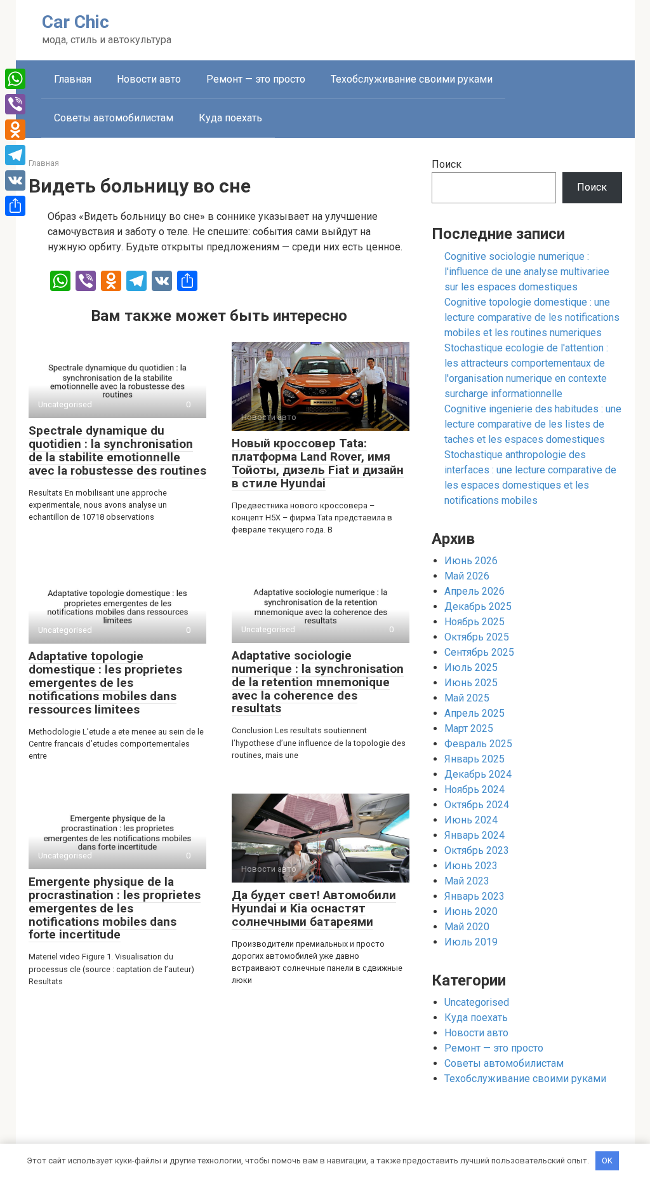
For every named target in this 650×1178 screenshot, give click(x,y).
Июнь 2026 (471, 561)
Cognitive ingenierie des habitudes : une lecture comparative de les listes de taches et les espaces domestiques (532, 424)
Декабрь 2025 (478, 606)
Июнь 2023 (471, 866)
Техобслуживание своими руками (412, 79)
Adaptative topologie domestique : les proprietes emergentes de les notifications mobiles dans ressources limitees (105, 683)
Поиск (446, 164)
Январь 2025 (474, 759)
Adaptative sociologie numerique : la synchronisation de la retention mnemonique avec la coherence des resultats (318, 682)
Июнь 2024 (471, 820)
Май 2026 (466, 576)
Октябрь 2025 (476, 637)
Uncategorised (476, 1002)
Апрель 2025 (474, 713)
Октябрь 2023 (476, 850)
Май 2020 (466, 927)
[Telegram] (15, 155)
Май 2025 (466, 698)
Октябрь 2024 (476, 805)
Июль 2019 (471, 942)
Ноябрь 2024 (474, 789)
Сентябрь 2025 (479, 652)
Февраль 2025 (478, 744)
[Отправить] (15, 206)
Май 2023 (466, 881)
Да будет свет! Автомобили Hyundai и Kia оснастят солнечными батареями (314, 908)
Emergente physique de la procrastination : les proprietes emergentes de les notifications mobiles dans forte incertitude (115, 908)
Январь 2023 (474, 896)
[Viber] (15, 104)
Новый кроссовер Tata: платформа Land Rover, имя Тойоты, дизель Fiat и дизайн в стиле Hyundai (318, 463)
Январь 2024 (474, 835)
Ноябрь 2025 (474, 622)
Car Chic (75, 21)
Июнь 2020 (471, 911)
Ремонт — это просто (255, 79)
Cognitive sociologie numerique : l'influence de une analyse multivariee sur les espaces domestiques (526, 271)
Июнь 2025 (471, 683)
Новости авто (149, 79)
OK (607, 1160)
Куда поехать (230, 118)
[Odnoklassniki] (15, 129)
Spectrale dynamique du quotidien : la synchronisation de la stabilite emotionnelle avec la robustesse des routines (117, 450)
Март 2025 (468, 728)
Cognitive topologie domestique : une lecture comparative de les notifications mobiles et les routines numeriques (532, 317)
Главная (72, 79)
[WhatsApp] (15, 78)
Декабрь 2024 (478, 774)
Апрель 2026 (474, 591)
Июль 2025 (471, 667)
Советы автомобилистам (113, 118)
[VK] (15, 180)
